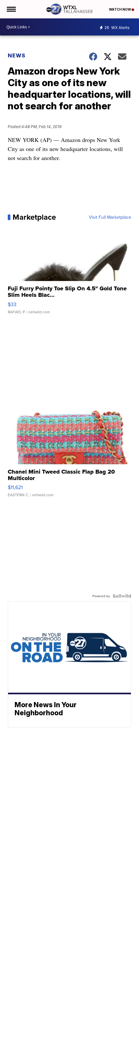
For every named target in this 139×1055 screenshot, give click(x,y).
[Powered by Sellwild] (121, 596)
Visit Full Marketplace (110, 217)
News (17, 55)
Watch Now (120, 9)
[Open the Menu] (11, 9)
